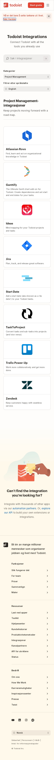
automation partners (24, 508)
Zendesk (11, 398)
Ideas (9, 223)
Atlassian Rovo (16, 149)
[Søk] (45, 58)
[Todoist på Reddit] (33, 720)
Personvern (27, 740)
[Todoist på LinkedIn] (19, 720)
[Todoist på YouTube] (13, 720)
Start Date (12, 291)
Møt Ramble (9, 19)
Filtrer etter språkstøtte (15, 83)
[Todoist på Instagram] (26, 720)
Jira (8, 259)
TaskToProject (15, 327)
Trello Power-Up (17, 363)
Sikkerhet (16, 740)
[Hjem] (13, 5)
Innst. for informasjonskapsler (25, 744)
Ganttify (11, 185)
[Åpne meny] (47, 5)
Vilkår (37, 740)
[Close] (49, 16)
